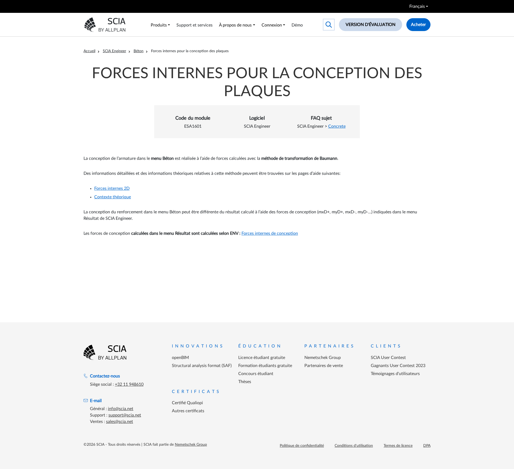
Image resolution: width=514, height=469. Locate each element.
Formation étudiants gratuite (265, 366)
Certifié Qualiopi (187, 403)
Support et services (194, 25)
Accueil (89, 51)
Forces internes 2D (112, 188)
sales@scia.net (119, 421)
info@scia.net (120, 409)
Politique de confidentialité (302, 446)
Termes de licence (398, 446)
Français (417, 6)
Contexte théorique (112, 197)
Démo (297, 25)
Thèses (244, 382)
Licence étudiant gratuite (261, 357)
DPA (426, 446)
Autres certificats (188, 411)
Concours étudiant (255, 374)
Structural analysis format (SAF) (202, 366)
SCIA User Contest (388, 357)
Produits (159, 25)
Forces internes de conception (269, 233)
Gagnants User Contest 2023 (398, 366)
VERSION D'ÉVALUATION (370, 24)
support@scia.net (124, 415)
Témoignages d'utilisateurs (395, 374)
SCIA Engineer (114, 51)
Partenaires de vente (323, 366)
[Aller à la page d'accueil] (105, 352)
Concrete (337, 126)
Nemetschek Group (322, 357)
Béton (138, 51)
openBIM (180, 357)
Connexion (272, 25)
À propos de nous (235, 25)
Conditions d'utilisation (354, 446)
